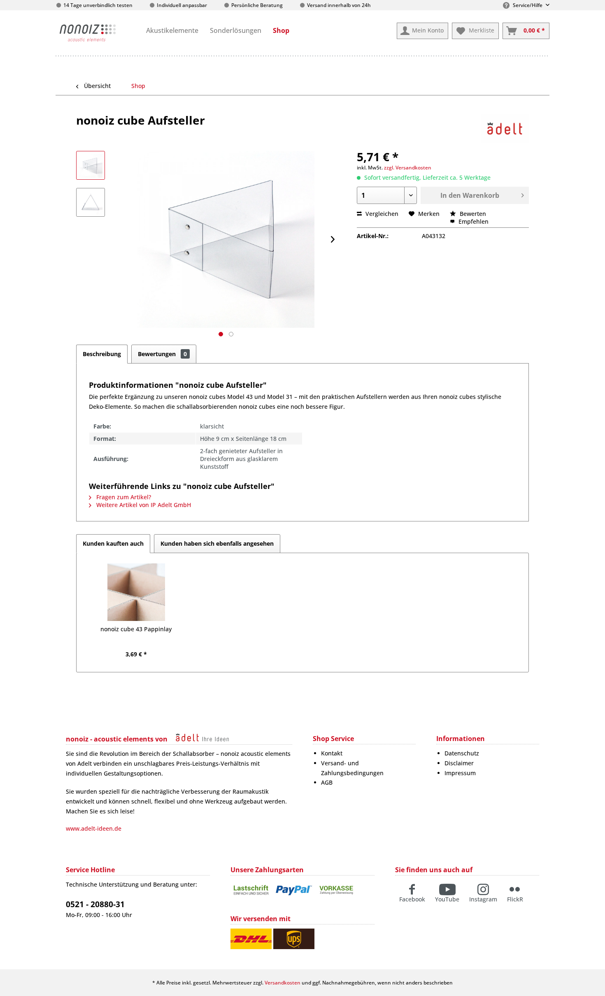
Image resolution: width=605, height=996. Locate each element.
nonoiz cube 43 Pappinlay (136, 629)
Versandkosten (282, 982)
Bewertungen (162, 354)
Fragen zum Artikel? (123, 497)
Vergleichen (381, 214)
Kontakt (331, 753)
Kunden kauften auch (113, 543)
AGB (327, 782)
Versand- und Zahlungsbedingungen (352, 768)
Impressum (460, 773)
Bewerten (472, 214)
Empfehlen (473, 221)
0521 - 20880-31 (95, 904)
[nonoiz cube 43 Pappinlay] (136, 592)
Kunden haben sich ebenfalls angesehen (217, 543)
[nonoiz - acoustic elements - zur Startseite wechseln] (88, 33)
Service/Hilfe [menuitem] (528, 5)
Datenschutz (461, 753)
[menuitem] (172, 30)
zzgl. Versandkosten (407, 167)
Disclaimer (459, 763)
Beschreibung (102, 354)
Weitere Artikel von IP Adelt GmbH (143, 505)
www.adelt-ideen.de (93, 828)
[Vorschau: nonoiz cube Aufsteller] (90, 165)
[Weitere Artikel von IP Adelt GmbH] (505, 128)
